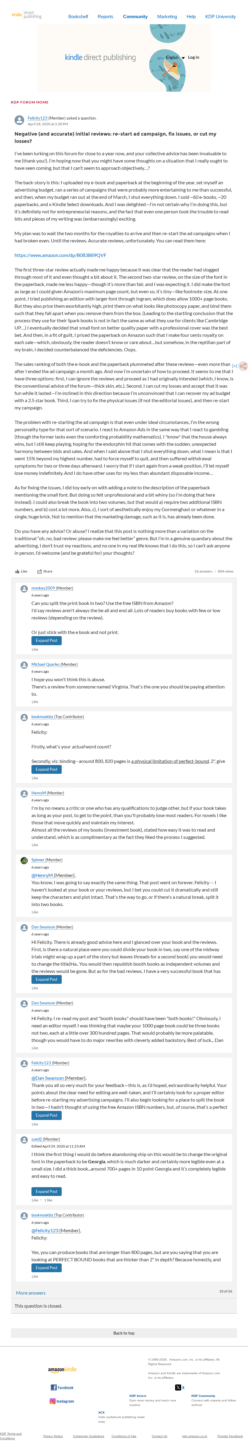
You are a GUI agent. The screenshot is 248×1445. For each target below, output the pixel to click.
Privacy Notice (53, 1436)
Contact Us (159, 1436)
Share (47, 571)
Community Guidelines (88, 1436)
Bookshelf (78, 16)
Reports (105, 16)
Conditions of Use (124, 1436)
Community (135, 16)
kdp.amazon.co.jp (194, 1436)
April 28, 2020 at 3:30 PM (48, 124)
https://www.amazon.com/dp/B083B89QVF (60, 255)
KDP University (220, 16)
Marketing (167, 16)
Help (191, 16)
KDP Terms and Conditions (11, 1436)
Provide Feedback (230, 1436)
